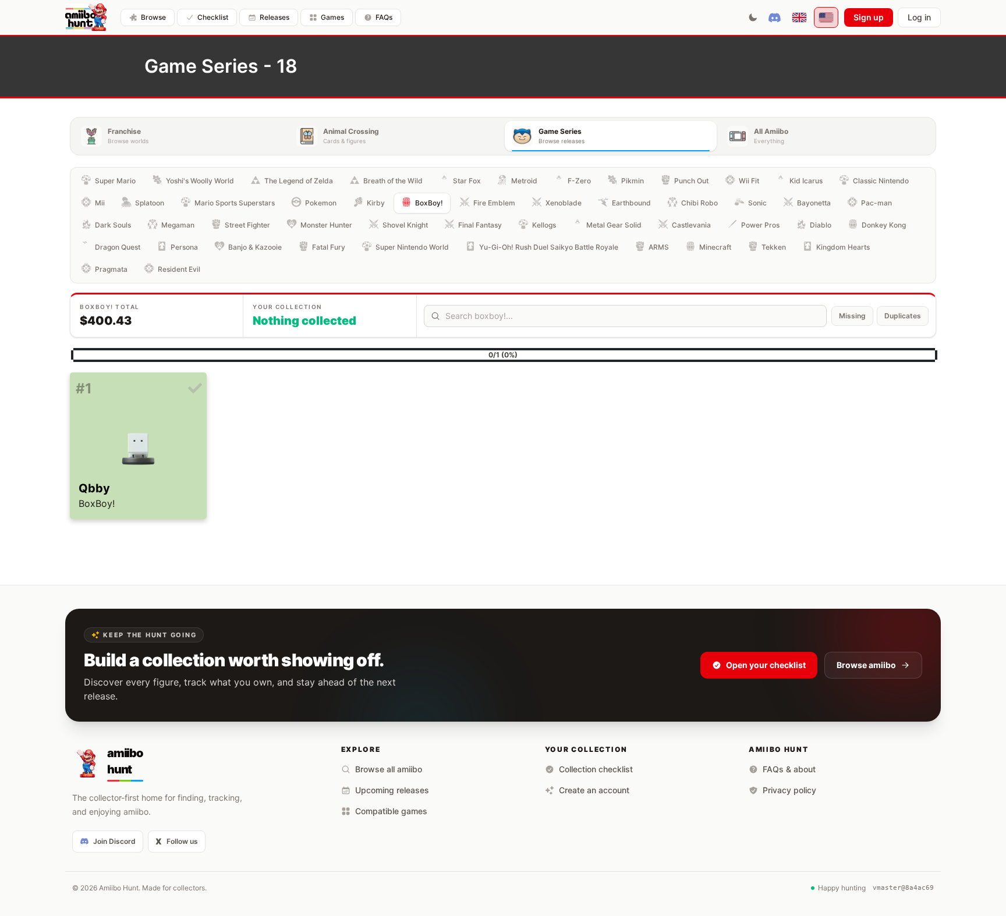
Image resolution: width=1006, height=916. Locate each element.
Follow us (176, 841)
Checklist (212, 17)
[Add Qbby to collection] (195, 388)
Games (332, 17)
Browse (153, 17)
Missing (852, 315)
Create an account (594, 790)
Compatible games (391, 811)
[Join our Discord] (774, 17)
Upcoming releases (392, 790)
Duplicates (902, 315)
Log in (919, 17)
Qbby (94, 488)
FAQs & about (789, 769)
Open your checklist (766, 665)
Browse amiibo (866, 665)
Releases (274, 17)
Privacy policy (789, 790)
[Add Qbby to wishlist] (81, 406)
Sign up (868, 17)
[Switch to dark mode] (752, 17)
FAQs (384, 17)
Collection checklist (596, 769)
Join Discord (114, 841)
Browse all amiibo (388, 769)
